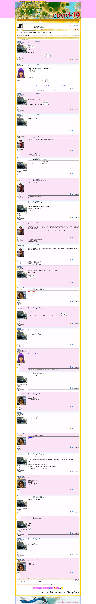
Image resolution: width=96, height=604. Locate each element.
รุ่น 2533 (39, 32)
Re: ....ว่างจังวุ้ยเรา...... (37, 64)
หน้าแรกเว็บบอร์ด (21, 20)
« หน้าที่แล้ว (73, 580)
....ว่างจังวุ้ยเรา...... (49, 32)
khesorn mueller (20, 287)
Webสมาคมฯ (57, 20)
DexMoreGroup (55, 599)
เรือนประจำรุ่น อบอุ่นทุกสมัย (30, 32)
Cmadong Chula (20, 32)
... (22, 35)
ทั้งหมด (26, 35)
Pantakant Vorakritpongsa (20, 42)
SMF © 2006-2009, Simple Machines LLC (47, 597)
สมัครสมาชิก (74, 20)
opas (18, 135)
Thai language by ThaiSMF (58, 597)
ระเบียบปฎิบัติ (75, 25)
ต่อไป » (77, 580)
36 (23, 35)
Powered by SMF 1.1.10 (37, 597)
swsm (18, 64)
